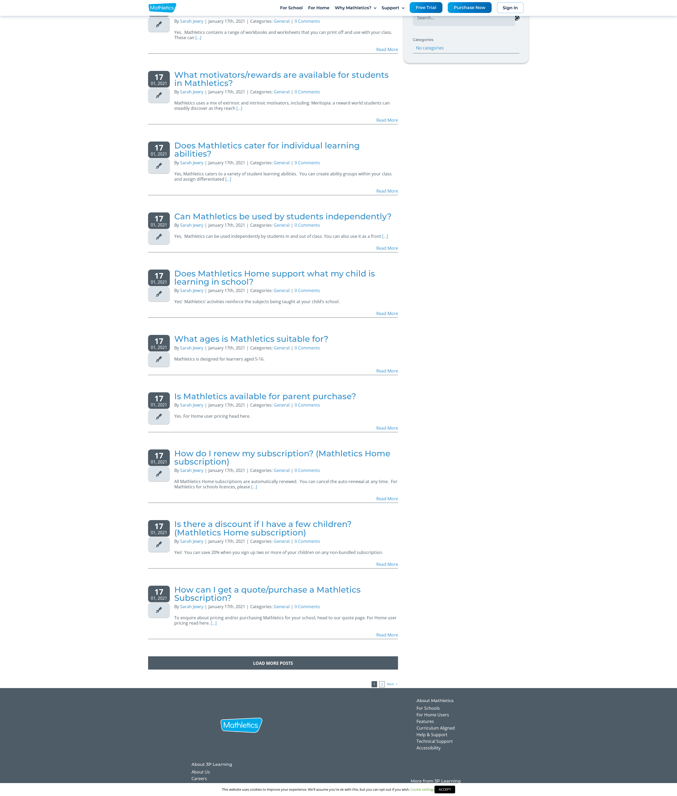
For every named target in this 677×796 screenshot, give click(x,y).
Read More (387, 49)
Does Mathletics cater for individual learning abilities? (267, 149)
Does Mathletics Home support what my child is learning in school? (274, 278)
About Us (200, 772)
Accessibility (429, 747)
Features (425, 721)
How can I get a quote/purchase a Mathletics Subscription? (267, 594)
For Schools (428, 708)
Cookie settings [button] (422, 789)
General (282, 92)
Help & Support (432, 734)
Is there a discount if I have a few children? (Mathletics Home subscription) (263, 528)
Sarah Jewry (191, 92)
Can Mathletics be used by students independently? (283, 216)
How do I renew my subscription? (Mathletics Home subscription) (282, 457)
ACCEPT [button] (445, 789)
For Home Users (433, 714)
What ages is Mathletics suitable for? (251, 339)
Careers (199, 778)
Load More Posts (273, 663)
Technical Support (435, 741)
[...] (198, 37)
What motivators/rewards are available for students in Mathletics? (281, 79)
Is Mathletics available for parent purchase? (265, 396)
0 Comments (307, 92)
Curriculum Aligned (436, 728)
